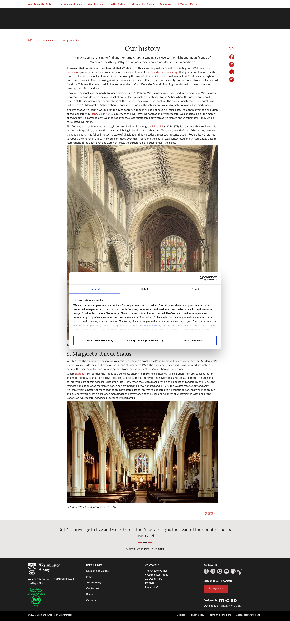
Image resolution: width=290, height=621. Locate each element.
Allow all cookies (193, 340)
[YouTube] (226, 571)
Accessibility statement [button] (248, 615)
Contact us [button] (92, 588)
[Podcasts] (239, 572)
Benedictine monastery (163, 72)
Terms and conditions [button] (220, 615)
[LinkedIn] (233, 571)
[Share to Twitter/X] (231, 64)
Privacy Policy (152, 325)
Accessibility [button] (93, 582)
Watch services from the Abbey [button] (107, 3)
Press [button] (89, 594)
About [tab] (195, 288)
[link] (228, 600)
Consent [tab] (95, 288)
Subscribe (216, 589)
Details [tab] (145, 288)
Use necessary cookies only (97, 340)
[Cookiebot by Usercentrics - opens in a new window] (202, 278)
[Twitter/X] (212, 571)
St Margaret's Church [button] (189, 3)
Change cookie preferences (143, 340)
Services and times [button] (71, 3)
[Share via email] (231, 79)
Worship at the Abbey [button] (41, 3)
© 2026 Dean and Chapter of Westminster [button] (50, 615)
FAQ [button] (89, 576)
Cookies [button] (181, 615)
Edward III (158, 126)
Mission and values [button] (97, 570)
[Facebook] (206, 571)
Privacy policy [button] (197, 615)
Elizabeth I (81, 373)
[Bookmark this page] (231, 71)
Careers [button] (91, 600)
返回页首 (210, 513)
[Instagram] (219, 571)
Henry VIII (97, 114)
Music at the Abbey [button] (142, 3)
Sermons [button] (165, 3)
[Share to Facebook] (231, 56)
